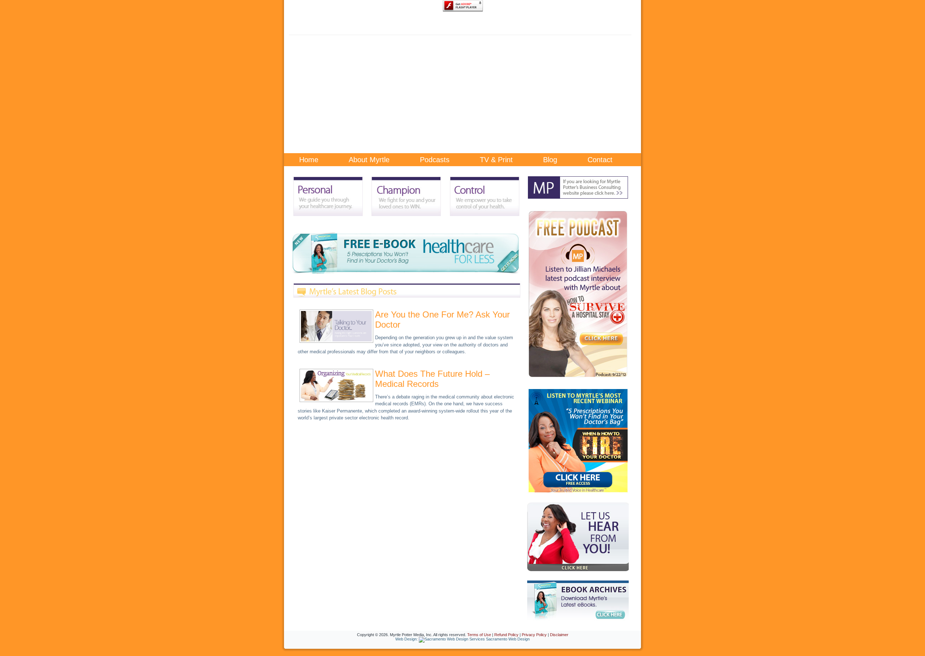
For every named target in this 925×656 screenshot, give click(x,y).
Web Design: (406, 639)
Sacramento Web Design (508, 639)
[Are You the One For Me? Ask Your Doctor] (336, 340)
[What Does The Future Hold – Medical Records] (336, 399)
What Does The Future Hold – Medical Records (432, 379)
